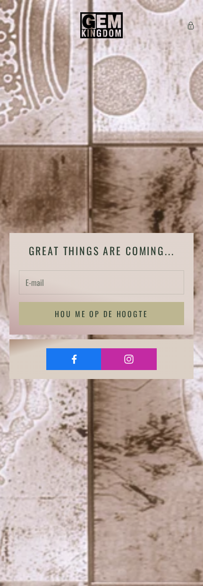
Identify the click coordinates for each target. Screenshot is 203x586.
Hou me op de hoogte (101, 313)
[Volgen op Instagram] (129, 359)
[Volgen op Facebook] (74, 359)
